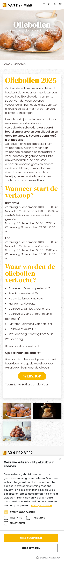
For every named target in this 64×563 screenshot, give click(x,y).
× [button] (60, 459)
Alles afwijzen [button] (31, 548)
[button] (32, 557)
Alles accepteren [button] (31, 538)
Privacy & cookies (41, 505)
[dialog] (32, 509)
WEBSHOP (32, 376)
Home (6, 64)
